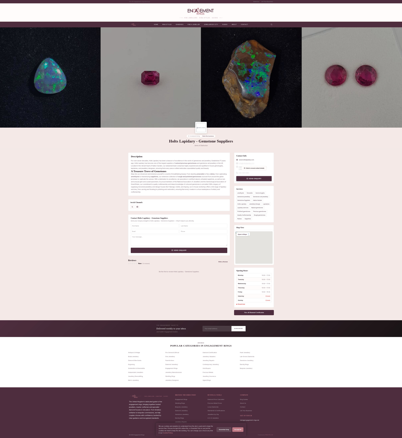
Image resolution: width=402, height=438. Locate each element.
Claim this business (208, 136)
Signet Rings (207, 380)
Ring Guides (244, 399)
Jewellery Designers (172, 380)
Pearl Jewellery (245, 352)
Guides (224, 24)
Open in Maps (242, 234)
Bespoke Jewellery (246, 368)
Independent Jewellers (135, 372)
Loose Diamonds (213, 407)
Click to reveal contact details (255, 168)
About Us (243, 403)
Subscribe (238, 328)
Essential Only (224, 429)
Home (156, 24)
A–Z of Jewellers (213, 418)
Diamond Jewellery (171, 364)
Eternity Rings (244, 364)
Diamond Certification (210, 352)
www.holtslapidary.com (246, 160)
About (234, 24)
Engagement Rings (171, 368)
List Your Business (267, 1)
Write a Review (223, 262)
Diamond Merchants (134, 360)
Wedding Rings (170, 376)
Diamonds (180, 24)
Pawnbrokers (169, 360)
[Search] (271, 24)
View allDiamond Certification (254, 312)
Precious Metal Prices (215, 403)
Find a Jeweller (194, 24)
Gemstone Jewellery (246, 360)
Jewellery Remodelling (135, 376)
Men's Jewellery (133, 380)
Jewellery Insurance (209, 376)
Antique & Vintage (134, 352)
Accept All (237, 429)
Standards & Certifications (216, 410)
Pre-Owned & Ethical (172, 352)
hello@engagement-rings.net (249, 420)
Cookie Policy (168, 433)
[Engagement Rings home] (134, 24)
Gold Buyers (207, 368)
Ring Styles (167, 24)
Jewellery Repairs (208, 360)
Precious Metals (208, 372)
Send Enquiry (180, 250)
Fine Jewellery (170, 356)
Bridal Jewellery (133, 356)
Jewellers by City (211, 24)
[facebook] (137, 207)
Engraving (131, 364)
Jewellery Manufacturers (173, 372)
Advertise (256, 1)
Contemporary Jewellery (211, 364)
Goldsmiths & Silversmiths (136, 368)
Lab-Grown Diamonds (247, 356)
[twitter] (132, 207)
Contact (244, 24)
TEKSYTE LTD (269, 435)
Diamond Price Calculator (216, 399)
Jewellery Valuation (209, 356)
